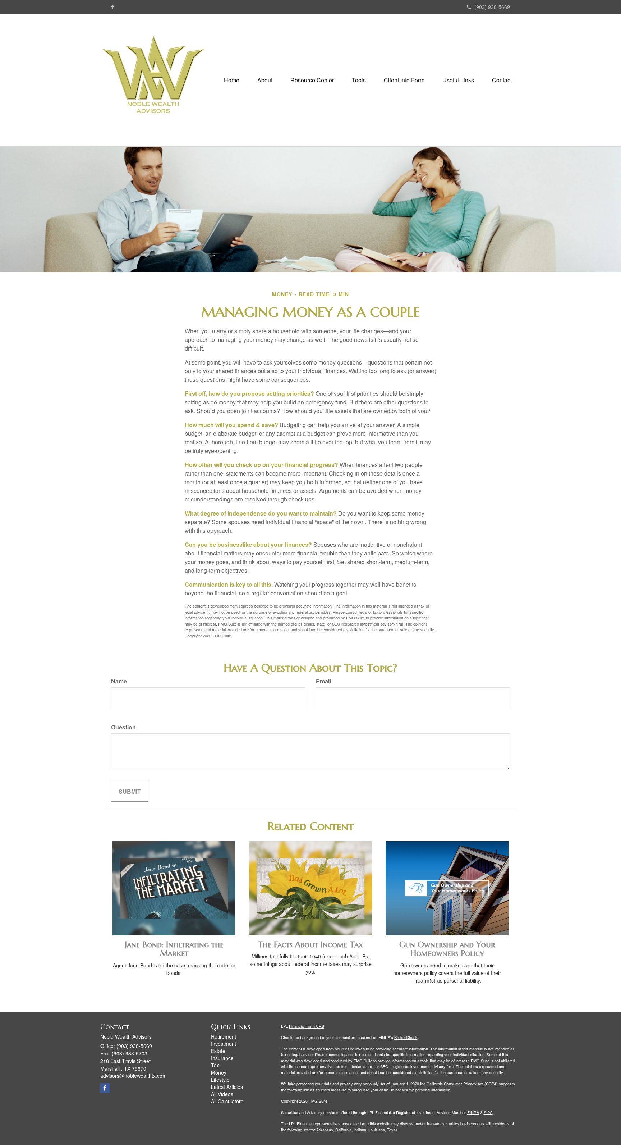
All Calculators (227, 1101)
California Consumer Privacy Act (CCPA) (462, 1083)
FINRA (473, 1112)
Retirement (223, 1036)
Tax (215, 1065)
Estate (218, 1050)
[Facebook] (112, 6)
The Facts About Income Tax (310, 944)
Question (123, 727)
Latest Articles (227, 1086)
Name (119, 681)
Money (218, 1072)
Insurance (222, 1058)
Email (323, 681)
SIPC (488, 1112)
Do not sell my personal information (419, 1090)
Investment (223, 1043)
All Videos (222, 1094)
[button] (264, 80)
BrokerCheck (406, 1037)
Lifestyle (220, 1079)
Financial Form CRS (306, 1026)
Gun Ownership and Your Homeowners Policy (447, 949)
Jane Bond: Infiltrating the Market (174, 949)
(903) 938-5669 (492, 6)
